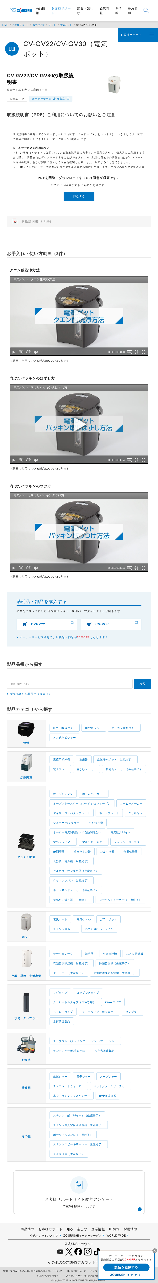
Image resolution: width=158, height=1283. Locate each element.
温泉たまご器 (82, 851)
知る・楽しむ (85, 10)
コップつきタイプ (87, 992)
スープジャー (108, 1076)
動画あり (15, 98)
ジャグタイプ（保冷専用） (99, 1011)
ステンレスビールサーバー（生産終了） (78, 1144)
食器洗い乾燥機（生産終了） (71, 861)
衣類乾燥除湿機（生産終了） (71, 963)
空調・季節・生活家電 (26, 975)
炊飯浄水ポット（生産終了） (115, 759)
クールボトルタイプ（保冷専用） (74, 1002)
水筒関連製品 (61, 1021)
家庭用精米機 (61, 759)
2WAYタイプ (113, 1002)
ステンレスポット (64, 929)
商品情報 (40, 10)
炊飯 (26, 742)
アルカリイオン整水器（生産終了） (75, 870)
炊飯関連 (26, 777)
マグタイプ (60, 992)
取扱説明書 (39, 24)
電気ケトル (83, 919)
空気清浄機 (110, 953)
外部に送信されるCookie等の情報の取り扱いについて (32, 1271)
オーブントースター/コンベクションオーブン (82, 803)
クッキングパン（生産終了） (71, 880)
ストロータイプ (63, 1011)
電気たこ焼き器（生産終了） (71, 899)
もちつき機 (96, 822)
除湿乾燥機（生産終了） (114, 963)
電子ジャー (60, 769)
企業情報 (104, 10)
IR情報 (118, 10)
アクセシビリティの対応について (84, 1275)
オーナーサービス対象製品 (48, 98)
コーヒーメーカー (131, 803)
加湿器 (89, 953)
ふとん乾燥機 (134, 953)
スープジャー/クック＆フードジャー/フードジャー (85, 1041)
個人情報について (76, 1271)
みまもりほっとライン (99, 929)
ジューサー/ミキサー (66, 822)
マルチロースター (93, 842)
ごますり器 (107, 851)
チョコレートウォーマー (68, 1086)
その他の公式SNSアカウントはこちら (79, 1262)
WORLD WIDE (116, 1235)
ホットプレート (109, 813)
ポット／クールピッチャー (111, 1086)
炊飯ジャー (60, 1076)
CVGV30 (102, 624)
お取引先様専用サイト (49, 1275)
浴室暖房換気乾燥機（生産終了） (115, 972)
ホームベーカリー (93, 793)
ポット (52, 24)
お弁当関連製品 (104, 1050)
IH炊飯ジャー (93, 728)
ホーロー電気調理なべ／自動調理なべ (77, 832)
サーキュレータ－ (64, 953)
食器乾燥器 (131, 851)
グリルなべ (135, 813)
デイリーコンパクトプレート (71, 813)
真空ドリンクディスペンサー (71, 1095)
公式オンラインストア (44, 1235)
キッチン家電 (26, 857)
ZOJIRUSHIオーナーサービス (82, 1235)
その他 (26, 1136)
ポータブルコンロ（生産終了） (73, 1134)
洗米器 (83, 759)
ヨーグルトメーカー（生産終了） (120, 899)
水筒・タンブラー (26, 1018)
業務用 (26, 1087)
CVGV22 (38, 624)
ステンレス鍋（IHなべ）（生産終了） (77, 1115)
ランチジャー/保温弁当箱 (69, 1050)
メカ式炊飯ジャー (64, 737)
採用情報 (132, 10)
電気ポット (66, 24)
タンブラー (132, 1011)
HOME (4, 24)
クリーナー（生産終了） (68, 972)
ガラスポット (108, 919)
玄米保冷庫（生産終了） (68, 1154)
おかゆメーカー (86, 769)
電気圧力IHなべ (121, 832)
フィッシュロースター (128, 842)
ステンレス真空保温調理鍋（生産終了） (78, 1125)
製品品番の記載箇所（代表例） (31, 694)
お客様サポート (61, 10)
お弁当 (26, 1059)
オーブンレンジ (63, 793)
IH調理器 (59, 851)
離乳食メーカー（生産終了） (124, 769)
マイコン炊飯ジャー (124, 728)
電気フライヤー (63, 842)
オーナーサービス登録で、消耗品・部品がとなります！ (64, 637)
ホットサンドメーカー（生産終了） (75, 890)
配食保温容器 (107, 1095)
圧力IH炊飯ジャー (64, 728)
